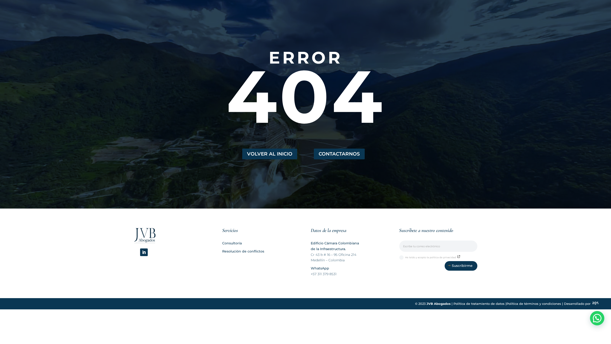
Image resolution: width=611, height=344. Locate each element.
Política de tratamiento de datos (479, 304)
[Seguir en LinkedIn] (144, 252)
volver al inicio (269, 154)
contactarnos (339, 154)
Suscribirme (462, 265)
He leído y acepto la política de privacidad (431, 257)
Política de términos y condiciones (533, 304)
